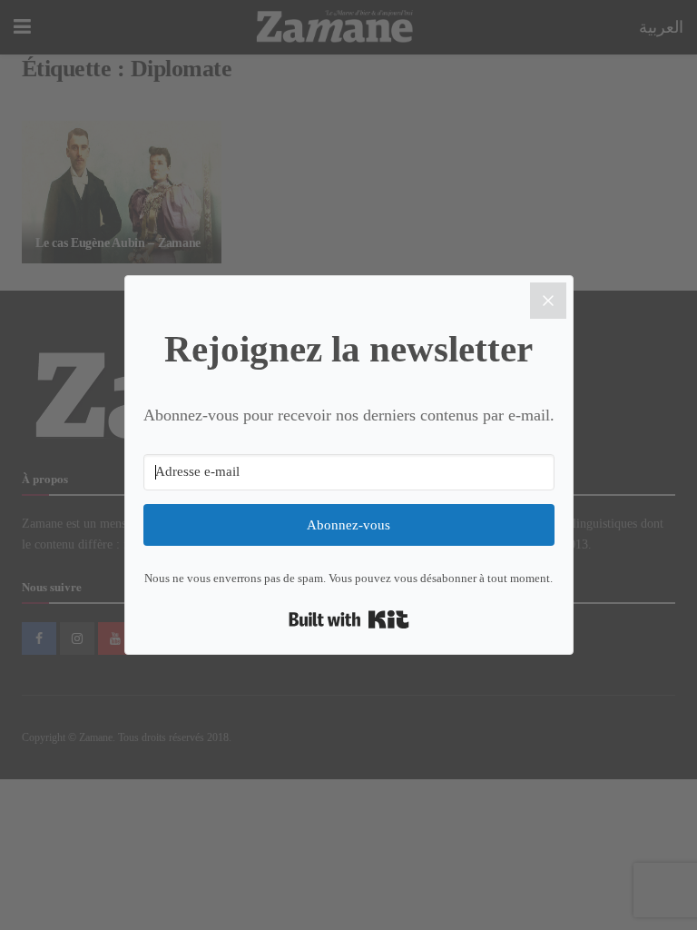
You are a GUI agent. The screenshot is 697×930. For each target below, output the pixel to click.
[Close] (548, 300)
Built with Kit (349, 619)
